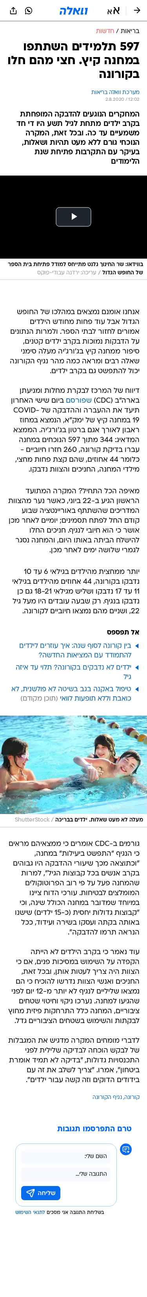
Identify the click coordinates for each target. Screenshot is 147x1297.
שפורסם (79, 401)
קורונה (132, 1097)
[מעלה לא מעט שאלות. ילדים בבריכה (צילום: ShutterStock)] (73, 771)
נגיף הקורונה (107, 1097)
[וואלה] (74, 11)
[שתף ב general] (13, 10)
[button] (113, 10)
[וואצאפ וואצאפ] (29, 11)
